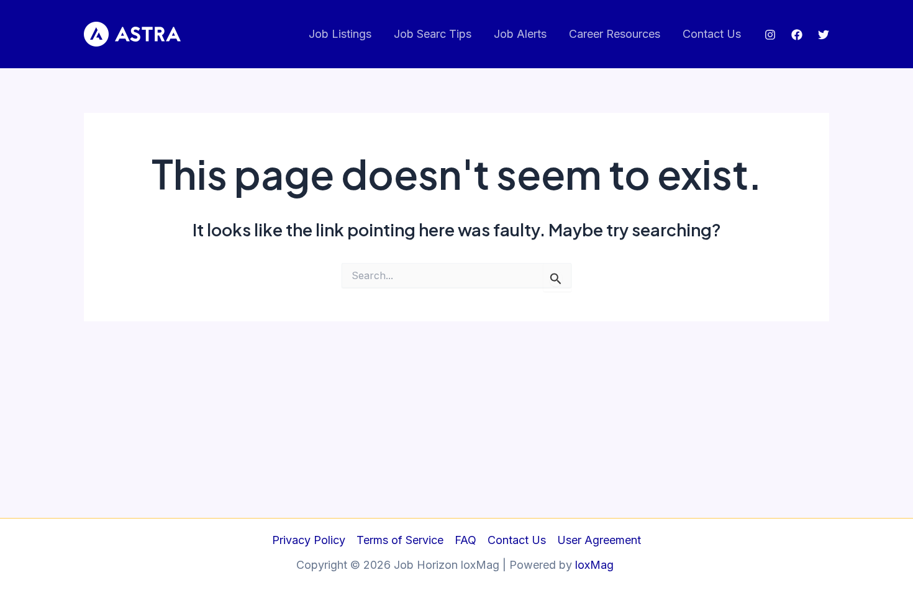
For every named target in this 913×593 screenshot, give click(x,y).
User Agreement (599, 539)
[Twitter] (823, 34)
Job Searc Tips (432, 33)
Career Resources (614, 33)
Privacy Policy (308, 539)
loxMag (596, 564)
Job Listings (340, 33)
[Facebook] (796, 34)
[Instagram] (770, 34)
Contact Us (712, 33)
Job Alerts (520, 33)
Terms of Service (400, 539)
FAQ (465, 539)
